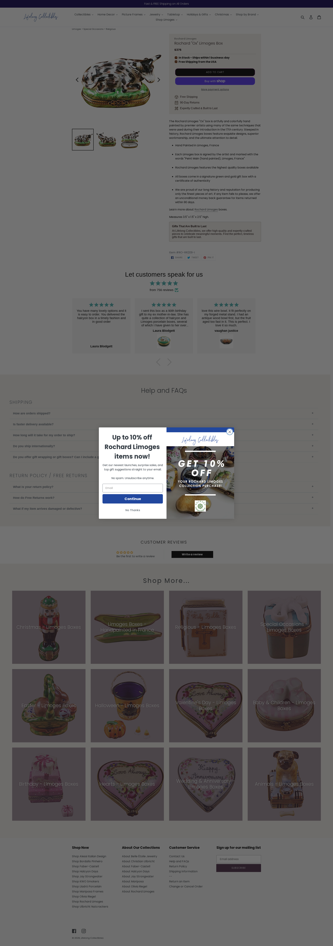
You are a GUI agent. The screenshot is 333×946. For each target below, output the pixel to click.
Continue (133, 498)
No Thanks (132, 510)
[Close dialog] (230, 432)
